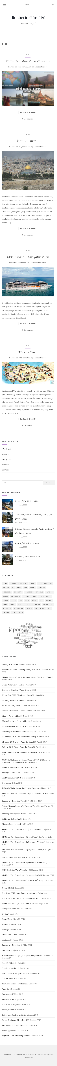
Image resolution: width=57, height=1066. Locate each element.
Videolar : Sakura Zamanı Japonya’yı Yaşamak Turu (24, 793)
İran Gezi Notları (9, 968)
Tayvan (5, 924)
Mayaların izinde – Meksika (14, 984)
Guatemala (6, 783)
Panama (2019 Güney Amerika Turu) (17, 731)
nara (5, 604)
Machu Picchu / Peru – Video (15, 721)
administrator (40, 67)
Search (48, 483)
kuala (5, 600)
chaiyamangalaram (18, 584)
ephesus (48, 584)
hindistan (18, 592)
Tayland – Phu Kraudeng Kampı (16, 1035)
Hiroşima (29, 592)
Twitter (5, 454)
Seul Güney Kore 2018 (11, 778)
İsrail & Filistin (28, 141)
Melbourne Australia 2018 (13, 767)
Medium (5, 464)
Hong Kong (7, 919)
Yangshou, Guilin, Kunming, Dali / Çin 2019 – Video (24, 669)
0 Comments (28, 119)
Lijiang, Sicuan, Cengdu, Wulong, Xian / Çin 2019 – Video (27, 677)
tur (49, 608)
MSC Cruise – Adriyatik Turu (28, 257)
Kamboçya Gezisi (9, 1030)
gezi (19, 588)
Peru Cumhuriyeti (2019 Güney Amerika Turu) (22, 752)
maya (27, 600)
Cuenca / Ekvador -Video (27, 556)
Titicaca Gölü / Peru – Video (14, 705)
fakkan (6, 588)
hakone (41, 588)
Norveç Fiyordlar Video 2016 (14, 857)
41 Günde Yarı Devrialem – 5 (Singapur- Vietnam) (23, 842)
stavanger (18, 608)
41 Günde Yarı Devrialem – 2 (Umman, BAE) (21, 875)
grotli (32, 588)
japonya (49, 592)
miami (34, 600)
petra (37, 604)
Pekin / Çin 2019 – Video (27, 501)
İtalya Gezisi (7, 978)
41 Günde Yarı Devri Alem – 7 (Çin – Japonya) (21, 829)
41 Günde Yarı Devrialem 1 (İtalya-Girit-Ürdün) (22, 880)
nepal (12, 604)
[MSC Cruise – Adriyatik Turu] (28, 281)
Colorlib (33, 1054)
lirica (13, 600)
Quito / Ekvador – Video (27, 543)
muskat (49, 600)
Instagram (6, 459)
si (52, 604)
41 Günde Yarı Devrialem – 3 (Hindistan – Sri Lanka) (24, 862)
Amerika (5, 989)
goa (25, 588)
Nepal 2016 (7, 888)
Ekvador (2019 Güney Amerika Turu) (18, 742)
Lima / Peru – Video (11, 716)
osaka (30, 604)
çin (13, 612)
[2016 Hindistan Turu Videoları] (28, 88)
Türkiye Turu (27, 352)
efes (40, 584)
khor (41, 596)
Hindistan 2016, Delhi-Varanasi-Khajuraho (20, 898)
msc (41, 600)
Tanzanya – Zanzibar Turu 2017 (15, 801)
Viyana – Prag (8, 999)
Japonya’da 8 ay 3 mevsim (13, 1025)
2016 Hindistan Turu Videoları (28, 61)
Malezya (5, 929)
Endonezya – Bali (9, 934)
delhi (32, 584)
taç (36, 608)
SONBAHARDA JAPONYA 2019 (15, 726)
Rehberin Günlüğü (28, 18)
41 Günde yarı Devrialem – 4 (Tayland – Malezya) (23, 849)
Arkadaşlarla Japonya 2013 (13, 814)
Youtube (5, 470)
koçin (48, 596)
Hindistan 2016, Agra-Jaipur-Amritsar (18, 893)
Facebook (6, 449)
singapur (7, 608)
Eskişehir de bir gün (11, 819)
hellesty (7, 592)
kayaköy (27, 596)
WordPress (29, 1058)
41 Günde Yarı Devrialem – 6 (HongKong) (20, 837)
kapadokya (15, 596)
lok (20, 600)
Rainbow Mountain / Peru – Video (17, 711)
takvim (29, 608)
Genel (28, 55)
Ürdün (5, 914)
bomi (5, 584)
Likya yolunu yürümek (11, 824)
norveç (21, 604)
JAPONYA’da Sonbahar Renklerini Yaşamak (20, 788)
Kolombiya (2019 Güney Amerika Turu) (19, 737)
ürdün (20, 612)
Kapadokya (7, 994)
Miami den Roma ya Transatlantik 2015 (19, 903)
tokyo (42, 608)
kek (34, 596)
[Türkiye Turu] (28, 373)
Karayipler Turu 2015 (11, 909)
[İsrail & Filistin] (28, 170)
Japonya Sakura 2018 (11, 772)
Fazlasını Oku (28, 112)
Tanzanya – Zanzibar (11, 945)
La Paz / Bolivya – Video (13, 700)
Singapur (6, 940)
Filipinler (6, 950)
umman (6, 612)
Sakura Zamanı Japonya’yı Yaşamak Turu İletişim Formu (26, 806)
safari (46, 604)
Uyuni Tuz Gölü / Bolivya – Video (17, 695)
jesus (5, 596)
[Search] (53, 5)
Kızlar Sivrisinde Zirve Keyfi (14, 1020)
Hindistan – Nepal (10, 1004)
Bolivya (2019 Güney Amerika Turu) (17, 747)
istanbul (39, 592)
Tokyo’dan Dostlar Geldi (12, 1015)
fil (13, 588)
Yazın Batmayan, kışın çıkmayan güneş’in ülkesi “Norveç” (26, 955)
